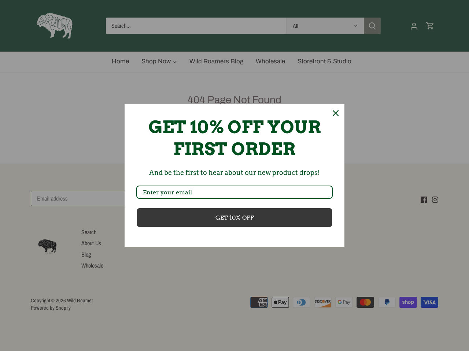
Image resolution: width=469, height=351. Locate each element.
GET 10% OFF (234, 217)
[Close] (335, 113)
